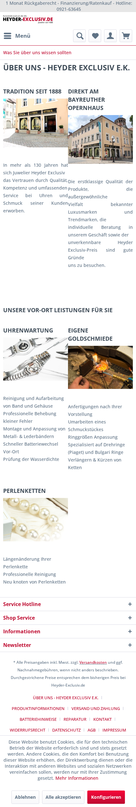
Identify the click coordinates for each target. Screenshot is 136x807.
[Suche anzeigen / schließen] (79, 35)
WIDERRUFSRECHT (27, 730)
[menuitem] (17, 35)
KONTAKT (102, 719)
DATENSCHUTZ (66, 730)
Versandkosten (93, 662)
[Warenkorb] (126, 35)
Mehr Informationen (76, 778)
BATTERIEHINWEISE (38, 719)
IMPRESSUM (114, 730)
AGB (92, 730)
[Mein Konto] (110, 35)
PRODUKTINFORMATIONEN (38, 708)
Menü (22, 35)
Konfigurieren (106, 797)
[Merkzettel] (95, 35)
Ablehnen (25, 797)
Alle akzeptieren (63, 797)
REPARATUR (75, 719)
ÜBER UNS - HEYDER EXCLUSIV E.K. (65, 697)
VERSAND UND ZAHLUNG (95, 708)
